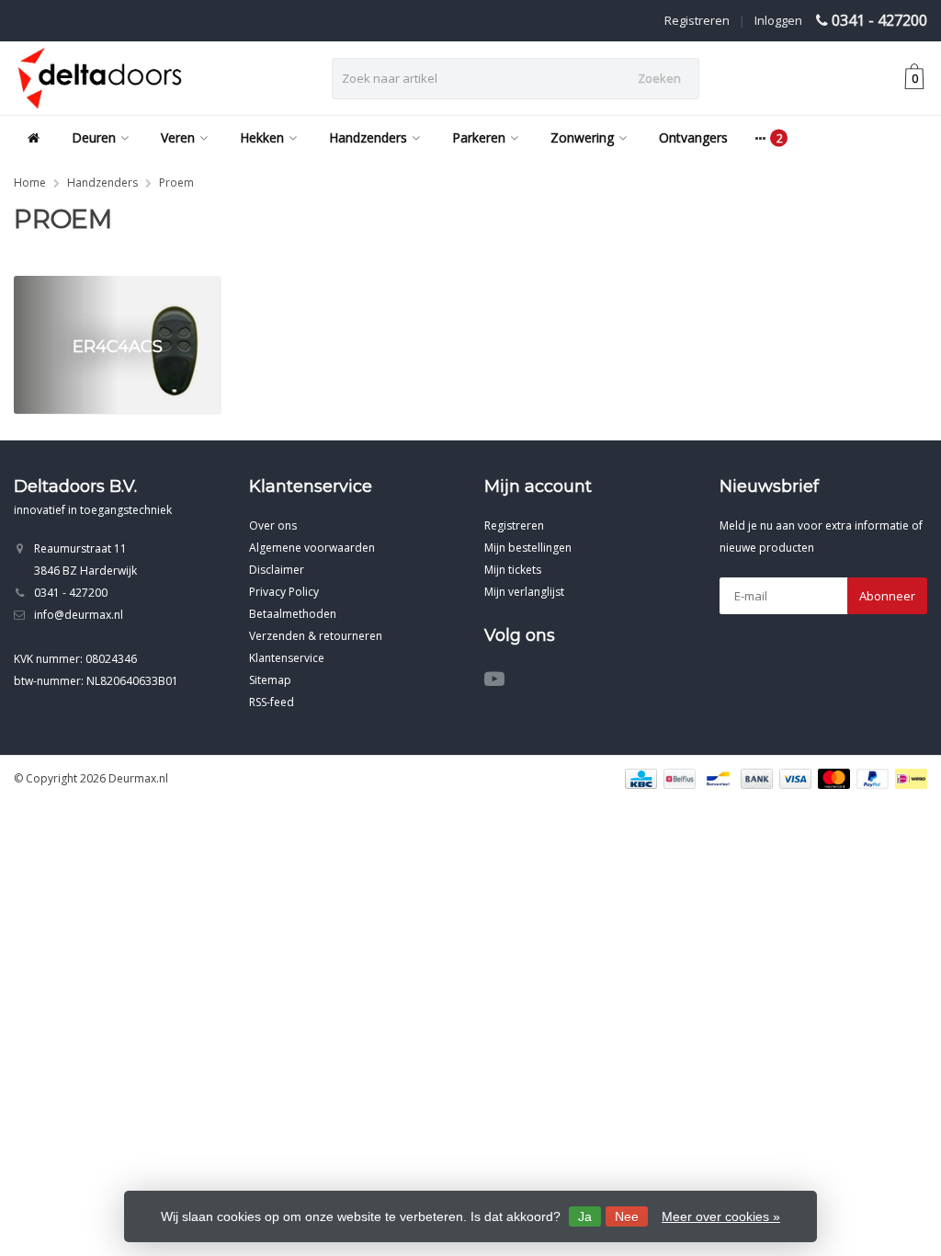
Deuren (94, 137)
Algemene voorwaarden (312, 547)
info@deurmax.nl (78, 614)
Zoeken (659, 78)
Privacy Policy (284, 591)
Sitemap (270, 680)
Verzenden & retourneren (315, 636)
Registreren (697, 20)
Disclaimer (276, 569)
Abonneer (887, 596)
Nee (627, 1216)
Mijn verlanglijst (524, 591)
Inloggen (778, 20)
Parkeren (478, 137)
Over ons (273, 525)
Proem (176, 182)
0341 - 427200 (879, 20)
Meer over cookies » (721, 1216)
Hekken (262, 137)
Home (30, 182)
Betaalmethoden (292, 614)
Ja (585, 1216)
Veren (178, 137)
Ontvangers (693, 137)
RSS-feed (271, 702)
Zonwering (582, 137)
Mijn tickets (512, 569)
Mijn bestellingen (528, 547)
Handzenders (368, 137)
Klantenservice (286, 658)
